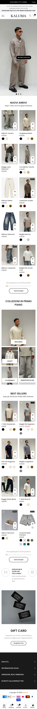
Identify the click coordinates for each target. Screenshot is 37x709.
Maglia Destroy (25, 234)
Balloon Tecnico (8, 133)
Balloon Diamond (8, 234)
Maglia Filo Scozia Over (25, 269)
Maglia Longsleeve (26, 462)
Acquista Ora (18, 643)
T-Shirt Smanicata (8, 424)
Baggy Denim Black (9, 499)
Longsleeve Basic (25, 133)
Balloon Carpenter (9, 268)
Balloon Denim (7, 201)
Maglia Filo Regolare (27, 424)
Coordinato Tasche (26, 167)
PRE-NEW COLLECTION (24, 57)
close (4, 2)
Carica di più (18, 291)
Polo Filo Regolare (8, 462)
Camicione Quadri (26, 201)
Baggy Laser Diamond (6, 168)
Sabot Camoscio (8, 533)
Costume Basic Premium (25, 534)
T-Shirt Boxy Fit (24, 499)
